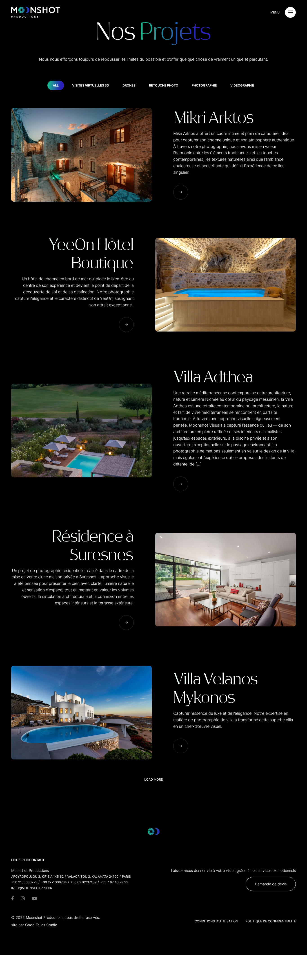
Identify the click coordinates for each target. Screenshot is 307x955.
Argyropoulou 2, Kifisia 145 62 (37, 876)
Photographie (204, 85)
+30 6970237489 (83, 882)
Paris (126, 876)
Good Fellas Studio (41, 925)
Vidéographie (242, 85)
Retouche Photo (163, 85)
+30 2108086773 (24, 882)
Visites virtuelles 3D (90, 85)
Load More (153, 779)
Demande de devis (271, 884)
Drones (129, 85)
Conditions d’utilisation (216, 921)
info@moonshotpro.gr (31, 888)
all (56, 85)
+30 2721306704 (54, 882)
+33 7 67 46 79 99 (114, 882)
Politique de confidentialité (270, 921)
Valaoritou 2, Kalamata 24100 (92, 876)
